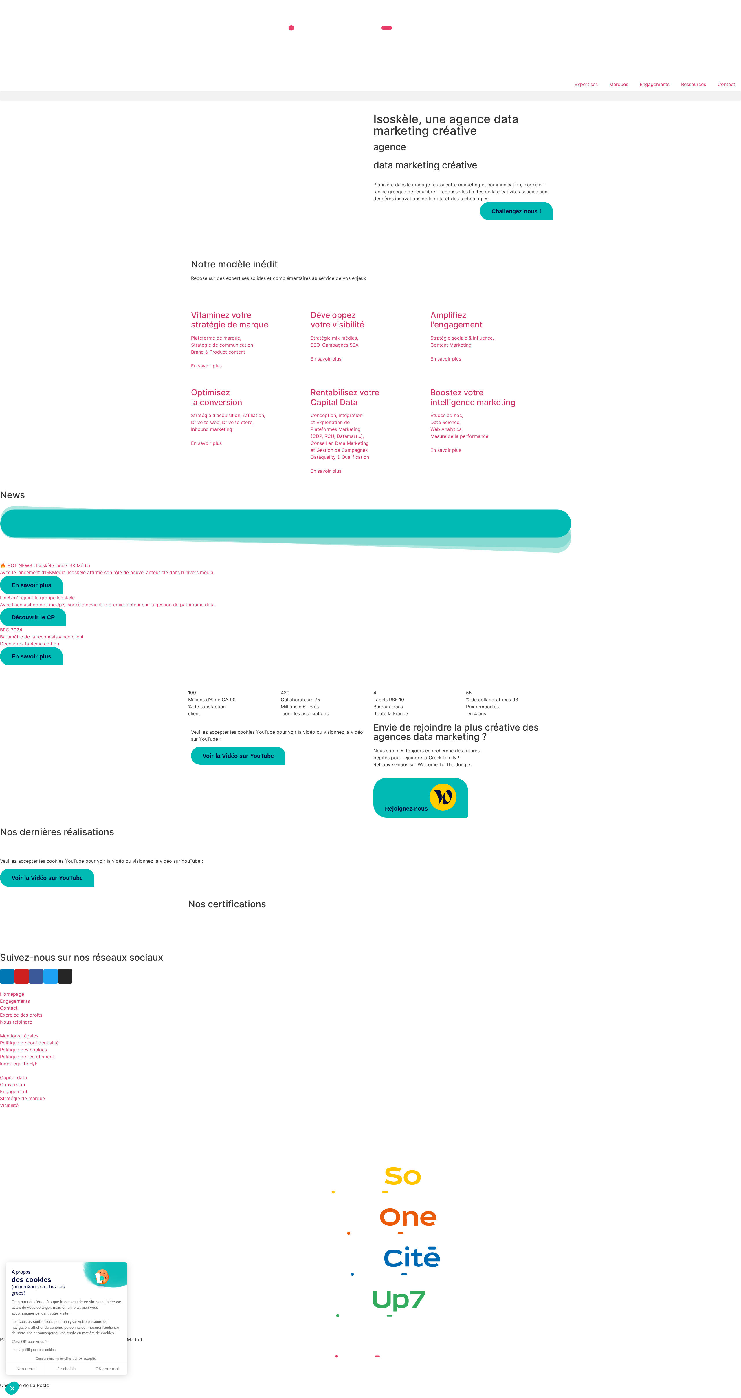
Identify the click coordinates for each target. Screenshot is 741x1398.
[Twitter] (50, 976)
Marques (618, 84)
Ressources (693, 84)
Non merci (25, 1368)
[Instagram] (65, 976)
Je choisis (67, 1368)
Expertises (586, 84)
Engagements (655, 84)
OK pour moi (107, 1368)
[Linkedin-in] (7, 976)
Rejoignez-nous (407, 808)
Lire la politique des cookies (34, 1350)
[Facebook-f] (36, 976)
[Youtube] (21, 976)
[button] (370, 96)
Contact (726, 84)
